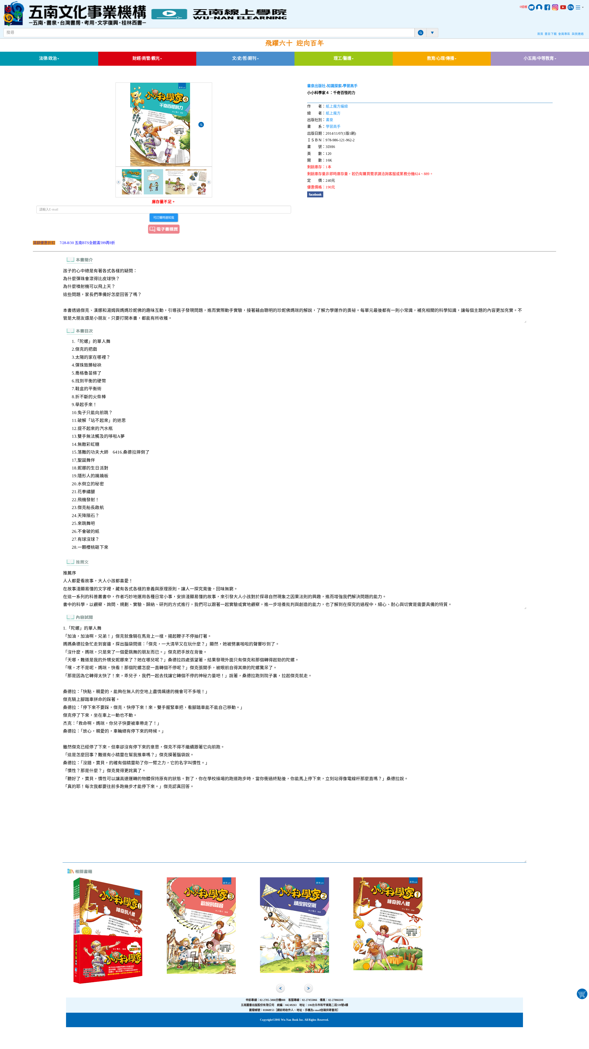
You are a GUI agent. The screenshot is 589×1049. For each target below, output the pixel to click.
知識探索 (334, 86)
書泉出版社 (316, 86)
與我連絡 (578, 34)
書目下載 (551, 34)
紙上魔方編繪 (337, 106)
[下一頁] (209, 182)
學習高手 (350, 86)
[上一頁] (118, 182)
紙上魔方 (333, 113)
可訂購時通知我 (163, 217)
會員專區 (564, 34)
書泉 (329, 120)
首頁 (540, 34)
